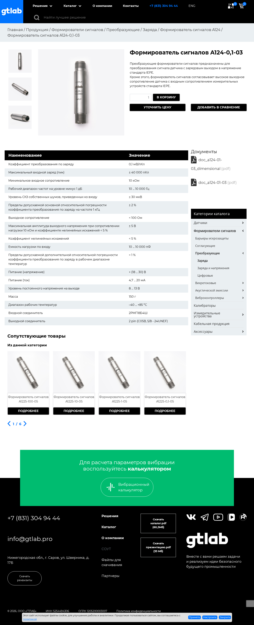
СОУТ (106, 549)
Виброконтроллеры (209, 298)
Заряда (202, 261)
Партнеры (110, 576)
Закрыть (225, 617)
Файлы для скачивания (112, 562)
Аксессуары (203, 331)
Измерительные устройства (207, 314)
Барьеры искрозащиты (212, 238)
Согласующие (205, 246)
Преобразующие (207, 253)
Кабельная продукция (211, 323)
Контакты (131, 6)
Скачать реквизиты (24, 578)
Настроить (209, 617)
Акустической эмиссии (211, 290)
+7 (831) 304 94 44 (163, 6)
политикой (30, 619)
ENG (192, 6)
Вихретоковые (205, 283)
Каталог (70, 6)
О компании (102, 6)
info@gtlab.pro (29, 538)
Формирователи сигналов (215, 230)
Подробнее (28, 411)
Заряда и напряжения (213, 268)
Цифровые (205, 275)
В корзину (166, 97)
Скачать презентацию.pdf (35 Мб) (158, 547)
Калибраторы (205, 305)
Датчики (200, 222)
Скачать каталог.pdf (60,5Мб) (158, 523)
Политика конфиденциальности (138, 611)
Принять (194, 617)
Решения (40, 6)
